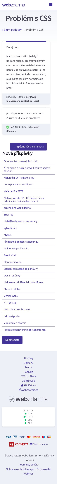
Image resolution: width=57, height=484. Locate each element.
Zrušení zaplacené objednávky (20, 269)
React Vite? (10, 255)
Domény (28, 363)
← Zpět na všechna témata (28, 146)
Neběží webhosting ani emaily (20, 221)
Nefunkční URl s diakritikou (19, 178)
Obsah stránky (12, 275)
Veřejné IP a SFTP (13, 191)
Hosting (28, 358)
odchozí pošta (11, 316)
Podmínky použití (28, 464)
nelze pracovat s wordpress (19, 184)
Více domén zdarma (15, 323)
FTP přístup (10, 303)
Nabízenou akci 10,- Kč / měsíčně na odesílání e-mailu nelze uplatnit (24, 199)
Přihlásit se (29, 385)
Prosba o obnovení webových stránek (25, 330)
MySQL (8, 235)
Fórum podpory (11, 29)
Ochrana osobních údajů (20, 469)
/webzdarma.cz (29, 390)
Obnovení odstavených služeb (21, 161)
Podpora (28, 372)
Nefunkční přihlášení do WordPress (23, 282)
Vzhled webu (11, 296)
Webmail (28, 474)
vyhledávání (10, 228)
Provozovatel (43, 469)
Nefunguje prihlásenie (16, 248)
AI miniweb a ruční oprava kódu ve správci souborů (27, 169)
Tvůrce (28, 367)
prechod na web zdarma (17, 208)
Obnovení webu (12, 262)
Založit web (28, 381)
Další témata (12, 340)
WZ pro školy (28, 376)
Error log (8, 215)
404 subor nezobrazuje (17, 309)
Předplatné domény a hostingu (21, 242)
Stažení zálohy (12, 289)
